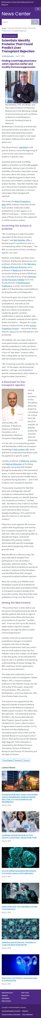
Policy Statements (27, 1014)
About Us (23, 998)
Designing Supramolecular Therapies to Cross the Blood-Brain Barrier (19, 943)
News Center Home (7, 993)
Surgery (33, 461)
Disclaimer (25, 1011)
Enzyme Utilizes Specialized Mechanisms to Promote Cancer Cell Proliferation (19, 872)
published (23, 147)
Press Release (8, 760)
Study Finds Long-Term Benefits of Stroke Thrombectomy (19, 907)
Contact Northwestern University (11, 1011)
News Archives (25, 995)
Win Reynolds (9, 56)
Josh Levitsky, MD (21, 449)
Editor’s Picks (25, 993)
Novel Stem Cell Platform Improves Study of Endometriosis (19, 979)
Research (18, 760)
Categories (5, 995)
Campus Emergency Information (11, 1014)
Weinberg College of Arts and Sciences (19, 266)
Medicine (17, 270)
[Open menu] (38, 8)
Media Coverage (6, 1001)
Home (4, 28)
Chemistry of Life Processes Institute (19, 278)
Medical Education (14, 464)
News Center (16, 14)
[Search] (35, 22)
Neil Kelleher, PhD (22, 240)
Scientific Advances (10, 36)
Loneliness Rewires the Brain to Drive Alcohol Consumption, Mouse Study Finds (19, 836)
